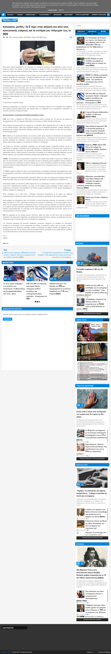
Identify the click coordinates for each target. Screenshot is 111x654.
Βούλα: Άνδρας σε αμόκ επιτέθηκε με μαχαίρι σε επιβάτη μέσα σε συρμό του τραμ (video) (95, 61)
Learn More (52, 10)
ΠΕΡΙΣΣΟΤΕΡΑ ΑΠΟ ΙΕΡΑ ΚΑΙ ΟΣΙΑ (92, 538)
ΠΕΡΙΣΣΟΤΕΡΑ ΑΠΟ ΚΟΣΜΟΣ (92, 313)
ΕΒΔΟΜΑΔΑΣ (92, 32)
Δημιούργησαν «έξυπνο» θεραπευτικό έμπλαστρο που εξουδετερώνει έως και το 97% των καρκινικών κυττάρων (91, 449)
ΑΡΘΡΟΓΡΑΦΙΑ (30, 15)
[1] (35, 296)
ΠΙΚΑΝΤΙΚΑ (5, 19)
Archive (103, 31)
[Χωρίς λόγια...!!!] (92, 332)
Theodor (95, 652)
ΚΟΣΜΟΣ (20, 15)
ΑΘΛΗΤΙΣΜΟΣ (68, 15)
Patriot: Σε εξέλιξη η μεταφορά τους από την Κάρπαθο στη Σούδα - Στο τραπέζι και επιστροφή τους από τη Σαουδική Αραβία (92, 79)
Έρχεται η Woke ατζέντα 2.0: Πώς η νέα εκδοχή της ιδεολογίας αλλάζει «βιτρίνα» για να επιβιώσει (96, 148)
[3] (39, 296)
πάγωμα (34, 37)
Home (3, 14)
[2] (37, 296)
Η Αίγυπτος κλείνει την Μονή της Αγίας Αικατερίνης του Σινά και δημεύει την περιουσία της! (96, 524)
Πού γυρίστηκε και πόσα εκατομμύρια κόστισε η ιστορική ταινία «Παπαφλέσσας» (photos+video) (90, 596)
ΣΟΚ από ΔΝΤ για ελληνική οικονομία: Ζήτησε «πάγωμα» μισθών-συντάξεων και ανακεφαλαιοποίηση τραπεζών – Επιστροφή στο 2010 (92, 98)
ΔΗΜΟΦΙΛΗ (81, 31)
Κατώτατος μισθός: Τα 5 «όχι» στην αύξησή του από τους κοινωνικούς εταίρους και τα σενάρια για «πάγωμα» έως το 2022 (37, 30)
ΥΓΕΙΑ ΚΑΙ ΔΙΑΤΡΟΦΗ (82, 15)
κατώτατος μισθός (17, 37)
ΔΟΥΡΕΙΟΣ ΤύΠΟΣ (6, 652)
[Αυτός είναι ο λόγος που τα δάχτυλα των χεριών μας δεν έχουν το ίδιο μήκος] (92, 399)
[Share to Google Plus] (23, 267)
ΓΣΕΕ (10, 37)
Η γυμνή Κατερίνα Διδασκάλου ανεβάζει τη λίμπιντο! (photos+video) (96, 114)
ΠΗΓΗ (5, 236)
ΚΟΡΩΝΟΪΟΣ (57, 15)
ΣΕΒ (38, 37)
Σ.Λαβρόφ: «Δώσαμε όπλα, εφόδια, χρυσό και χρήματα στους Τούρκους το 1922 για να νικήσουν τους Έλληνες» (95, 608)
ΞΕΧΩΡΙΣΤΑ (15, 19)
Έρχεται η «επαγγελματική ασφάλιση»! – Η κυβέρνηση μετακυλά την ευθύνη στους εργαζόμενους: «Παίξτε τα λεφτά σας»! (13, 288)
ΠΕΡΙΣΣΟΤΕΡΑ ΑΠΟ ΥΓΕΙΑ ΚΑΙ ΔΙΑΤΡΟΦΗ (92, 458)
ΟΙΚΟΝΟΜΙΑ (27, 37)
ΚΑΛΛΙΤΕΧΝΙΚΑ (44, 15)
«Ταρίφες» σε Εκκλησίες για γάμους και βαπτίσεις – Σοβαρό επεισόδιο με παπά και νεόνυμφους (91, 493)
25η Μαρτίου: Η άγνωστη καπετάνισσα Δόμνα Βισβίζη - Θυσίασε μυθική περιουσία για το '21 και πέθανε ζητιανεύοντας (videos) (91, 573)
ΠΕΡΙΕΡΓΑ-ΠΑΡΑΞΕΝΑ (99, 15)
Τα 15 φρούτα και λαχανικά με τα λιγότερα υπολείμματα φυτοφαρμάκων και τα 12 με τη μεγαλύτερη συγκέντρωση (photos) (91, 435)
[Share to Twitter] (20, 267)
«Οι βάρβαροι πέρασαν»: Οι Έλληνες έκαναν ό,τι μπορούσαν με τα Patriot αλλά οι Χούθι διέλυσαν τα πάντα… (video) (91, 304)
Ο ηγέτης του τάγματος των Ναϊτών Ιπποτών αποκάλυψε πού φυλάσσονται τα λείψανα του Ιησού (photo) (96, 513)
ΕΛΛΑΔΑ (10, 15)
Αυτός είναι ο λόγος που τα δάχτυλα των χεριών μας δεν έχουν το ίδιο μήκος (91, 414)
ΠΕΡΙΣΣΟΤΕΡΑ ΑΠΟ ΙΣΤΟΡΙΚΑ (92, 619)
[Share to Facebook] (18, 267)
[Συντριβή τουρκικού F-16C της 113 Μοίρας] (92, 256)
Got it (61, 10)
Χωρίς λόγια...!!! (84, 337)
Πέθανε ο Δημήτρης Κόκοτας (96, 163)
